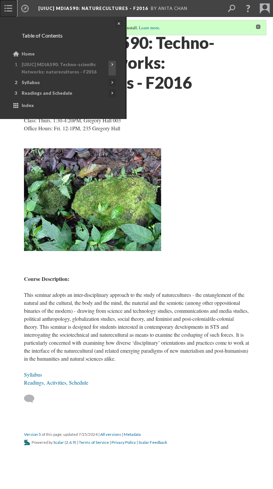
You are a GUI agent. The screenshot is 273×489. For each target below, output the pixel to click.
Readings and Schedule (47, 93)
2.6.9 (70, 442)
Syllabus (31, 82)
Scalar (58, 442)
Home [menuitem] (28, 54)
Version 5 (32, 434)
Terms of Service (94, 442)
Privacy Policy (124, 442)
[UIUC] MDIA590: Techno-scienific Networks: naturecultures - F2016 (59, 68)
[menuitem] (8, 8)
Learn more (149, 28)
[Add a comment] (32, 399)
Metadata (132, 434)
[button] (248, 8)
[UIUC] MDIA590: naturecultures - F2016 (93, 8)
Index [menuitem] (28, 105)
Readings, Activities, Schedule (56, 382)
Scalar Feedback (152, 442)
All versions (110, 434)
